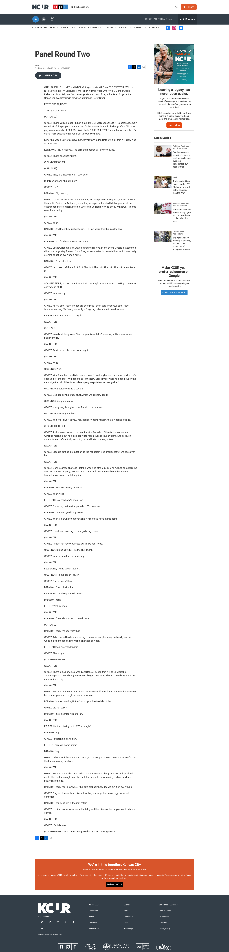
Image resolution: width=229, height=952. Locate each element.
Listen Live (93, 911)
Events (127, 905)
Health (176, 177)
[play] (36, 19)
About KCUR (94, 905)
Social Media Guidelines (169, 905)
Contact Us (128, 917)
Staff (126, 911)
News (53, 28)
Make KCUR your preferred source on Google (174, 272)
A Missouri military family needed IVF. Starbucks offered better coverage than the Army (181, 187)
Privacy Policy (164, 929)
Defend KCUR (114, 884)
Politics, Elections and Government (181, 147)
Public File (163, 923)
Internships (128, 929)
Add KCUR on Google (174, 292)
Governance (164, 917)
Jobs (126, 923)
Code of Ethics (165, 911)
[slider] (47, 19)
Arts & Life (67, 28)
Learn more (174, 125)
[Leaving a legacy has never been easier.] (174, 64)
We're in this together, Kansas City (114, 865)
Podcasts (93, 923)
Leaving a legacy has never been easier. (174, 92)
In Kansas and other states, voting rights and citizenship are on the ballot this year (182, 215)
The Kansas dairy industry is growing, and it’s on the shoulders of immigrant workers (182, 244)
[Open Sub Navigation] (57, 28)
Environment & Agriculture (179, 233)
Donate (190, 7)
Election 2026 (39, 28)
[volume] (43, 19)
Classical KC (156, 28)
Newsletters (94, 929)
